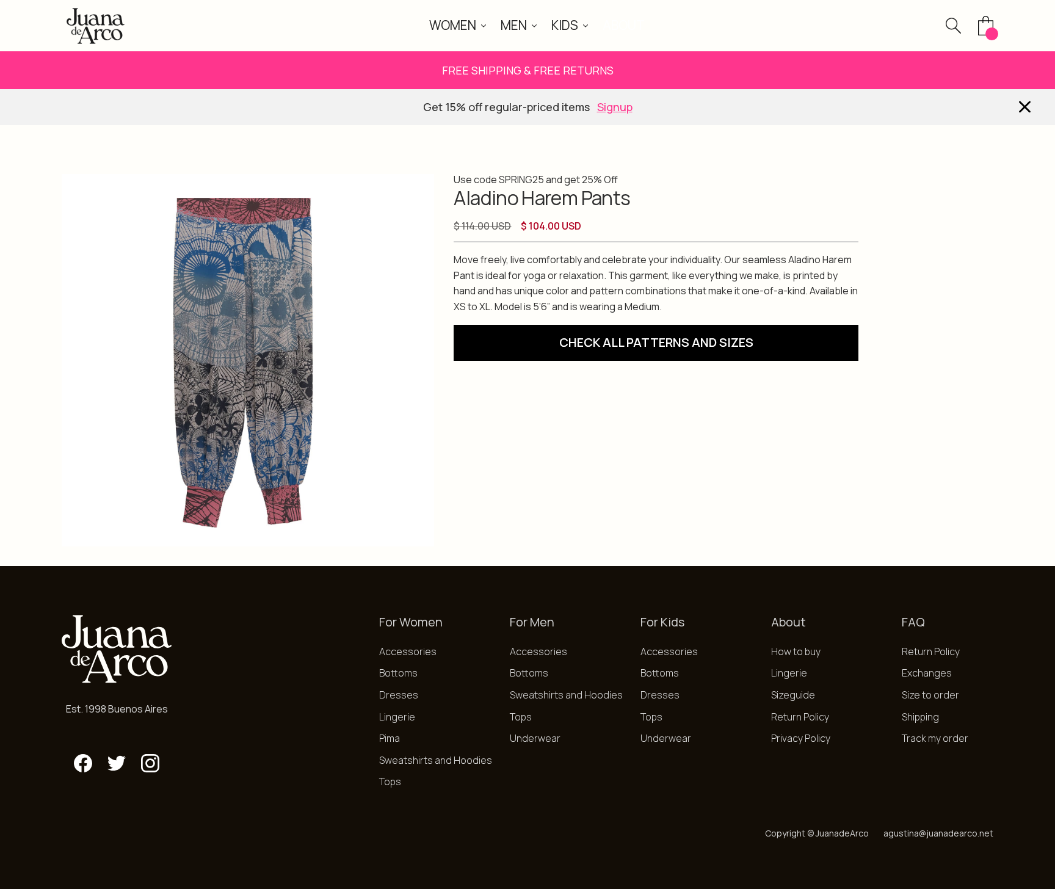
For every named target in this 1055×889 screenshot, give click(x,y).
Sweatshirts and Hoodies (435, 760)
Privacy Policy (800, 738)
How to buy (796, 651)
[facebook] (83, 763)
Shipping (920, 717)
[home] (95, 25)
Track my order (935, 738)
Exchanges (927, 673)
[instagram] (150, 763)
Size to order (930, 695)
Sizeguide (793, 695)
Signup (615, 107)
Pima (389, 738)
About (624, 25)
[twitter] (116, 763)
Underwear (535, 738)
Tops (390, 781)
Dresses (398, 695)
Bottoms (398, 673)
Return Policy (800, 717)
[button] (457, 25)
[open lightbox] (248, 360)
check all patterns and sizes (656, 342)
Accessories (408, 651)
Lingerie (397, 717)
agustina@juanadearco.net (938, 833)
